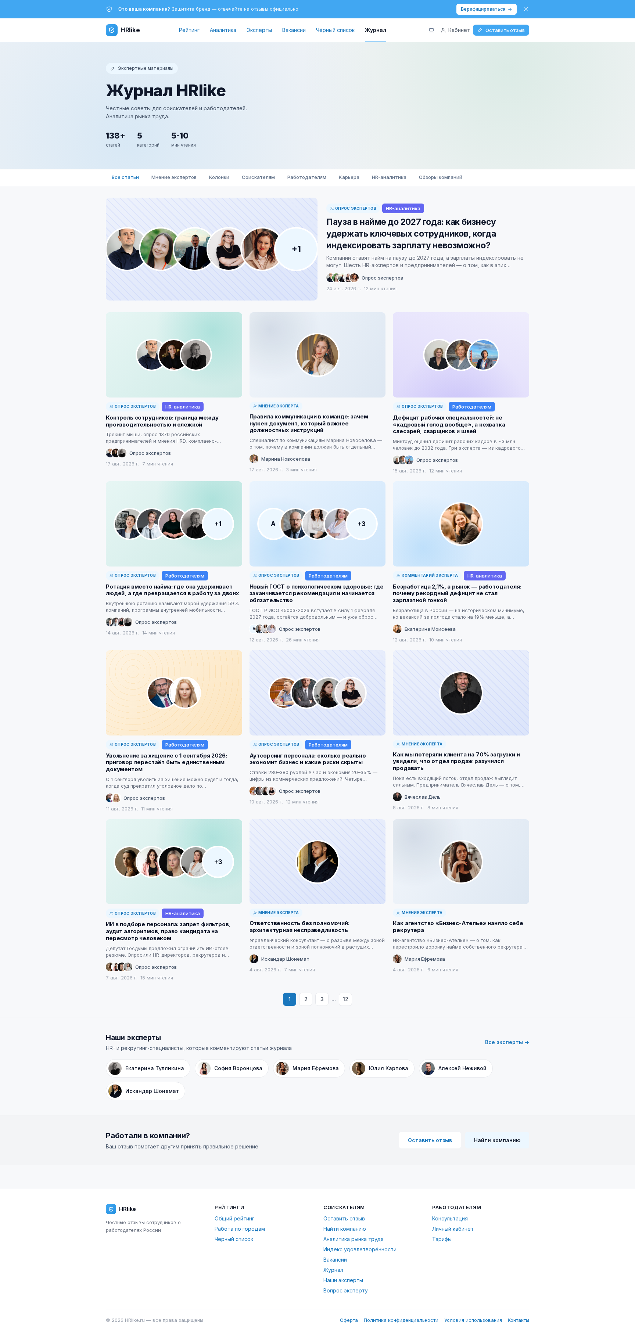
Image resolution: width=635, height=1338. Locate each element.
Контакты (518, 1320)
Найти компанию (497, 1140)
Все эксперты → (507, 1042)
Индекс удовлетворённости (360, 1249)
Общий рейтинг (234, 1218)
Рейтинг (189, 30)
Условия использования (473, 1320)
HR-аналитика (389, 177)
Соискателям (258, 177)
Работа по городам (240, 1229)
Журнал (375, 30)
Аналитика (223, 30)
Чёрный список (335, 30)
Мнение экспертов (174, 177)
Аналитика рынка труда (353, 1239)
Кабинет (459, 30)
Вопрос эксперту (345, 1290)
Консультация (450, 1218)
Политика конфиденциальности (401, 1320)
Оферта (349, 1320)
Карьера (349, 177)
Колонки (219, 177)
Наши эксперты (343, 1280)
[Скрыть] (526, 9)
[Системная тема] (431, 30)
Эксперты (259, 30)
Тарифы (442, 1239)
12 (345, 999)
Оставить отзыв (505, 30)
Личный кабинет (453, 1229)
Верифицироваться (483, 9)
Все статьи (125, 177)
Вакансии (294, 30)
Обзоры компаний (440, 177)
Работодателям (306, 177)
